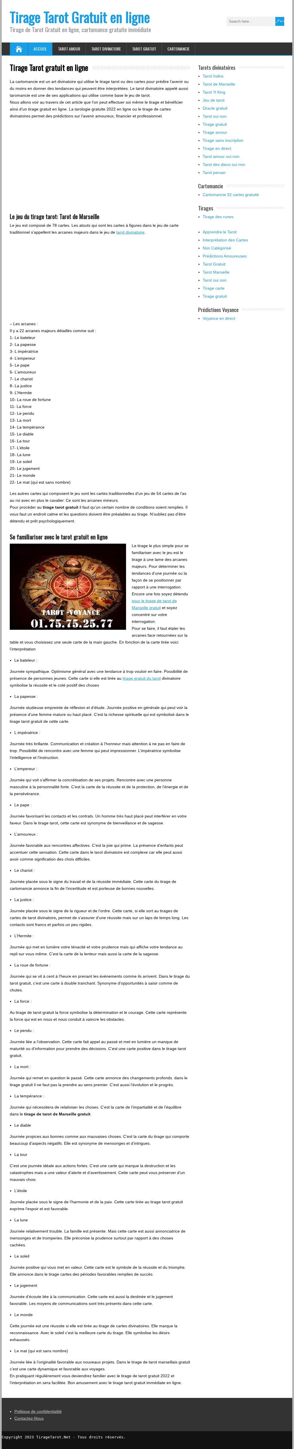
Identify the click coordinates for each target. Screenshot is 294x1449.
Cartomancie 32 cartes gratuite (231, 194)
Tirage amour (215, 132)
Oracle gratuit (215, 108)
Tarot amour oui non (221, 156)
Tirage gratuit (215, 124)
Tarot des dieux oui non (224, 164)
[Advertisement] (100, 164)
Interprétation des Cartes (225, 240)
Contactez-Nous (29, 1418)
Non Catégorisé (217, 248)
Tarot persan (214, 172)
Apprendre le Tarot (220, 232)
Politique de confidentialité (38, 1411)
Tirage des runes (218, 216)
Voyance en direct (219, 318)
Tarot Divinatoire (106, 49)
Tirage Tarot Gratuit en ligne (80, 17)
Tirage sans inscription (223, 140)
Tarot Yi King (214, 92)
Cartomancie (178, 49)
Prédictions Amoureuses (225, 256)
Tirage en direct (217, 148)
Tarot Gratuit (144, 49)
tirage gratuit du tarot (142, 678)
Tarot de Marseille (219, 84)
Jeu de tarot (214, 100)
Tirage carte (214, 288)
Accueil (40, 49)
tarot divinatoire (130, 232)
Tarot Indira (213, 76)
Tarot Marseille (216, 272)
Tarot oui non (215, 116)
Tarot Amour (69, 49)
